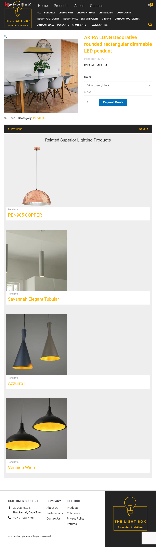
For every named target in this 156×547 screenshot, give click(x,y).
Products (61, 5)
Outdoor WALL (45, 24)
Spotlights (79, 24)
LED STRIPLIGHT (89, 18)
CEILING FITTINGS (86, 12)
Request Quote (113, 102)
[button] (5, 36)
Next (142, 128)
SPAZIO (103, 58)
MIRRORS (107, 18)
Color (87, 77)
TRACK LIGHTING (98, 24)
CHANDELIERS (106, 12)
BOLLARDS (49, 12)
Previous (16, 128)
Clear (87, 92)
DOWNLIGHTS (124, 12)
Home (43, 5)
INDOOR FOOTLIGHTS (48, 18)
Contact (96, 5)
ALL (39, 12)
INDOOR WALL (70, 18)
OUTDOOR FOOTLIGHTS (127, 18)
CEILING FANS (66, 12)
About (79, 5)
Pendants (63, 24)
